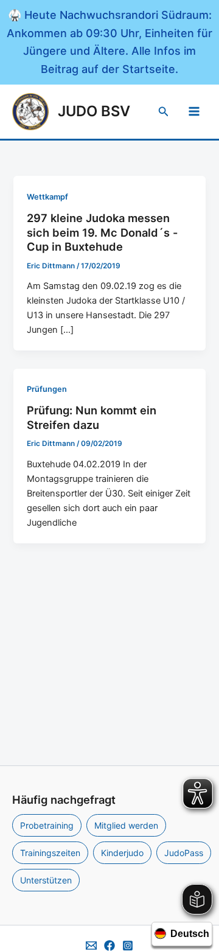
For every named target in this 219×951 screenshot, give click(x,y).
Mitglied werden (126, 825)
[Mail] (91, 945)
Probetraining (47, 825)
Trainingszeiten (50, 853)
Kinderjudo (122, 853)
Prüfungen (47, 389)
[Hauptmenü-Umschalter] (194, 111)
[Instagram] (127, 945)
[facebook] (109, 945)
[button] (163, 111)
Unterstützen (46, 880)
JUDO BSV (94, 111)
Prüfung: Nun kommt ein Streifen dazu (91, 417)
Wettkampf (47, 196)
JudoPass (183, 853)
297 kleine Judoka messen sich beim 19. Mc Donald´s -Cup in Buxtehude (102, 232)
